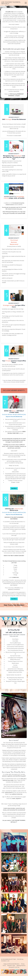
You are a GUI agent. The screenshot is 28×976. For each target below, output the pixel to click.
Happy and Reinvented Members (11, 964)
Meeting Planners (21, 965)
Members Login (11, 965)
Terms (4, 965)
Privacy (22, 964)
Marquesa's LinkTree (14, 967)
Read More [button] (14, 488)
